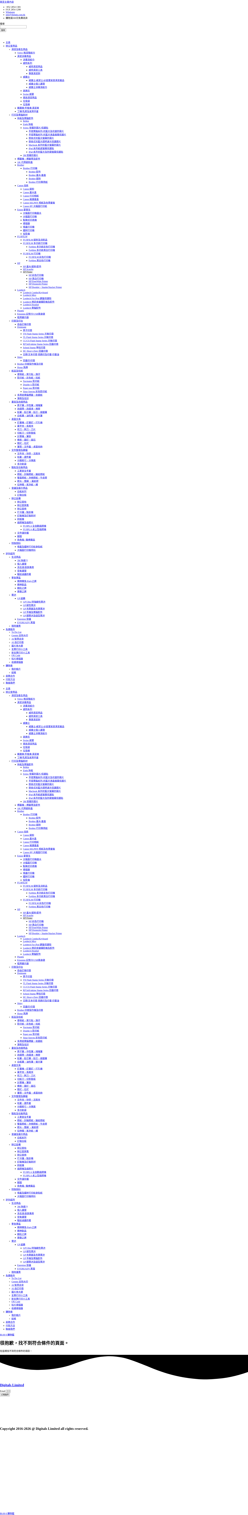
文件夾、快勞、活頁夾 (28, 453)
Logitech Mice (29, 295)
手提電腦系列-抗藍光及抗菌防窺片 (46, 131)
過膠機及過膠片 (25, 522)
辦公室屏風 (23, 505)
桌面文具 (16, 419)
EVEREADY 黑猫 (26, 622)
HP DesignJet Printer (38, 284)
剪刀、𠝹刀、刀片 (26, 429)
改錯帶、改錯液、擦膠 (28, 409)
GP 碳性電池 (29, 605)
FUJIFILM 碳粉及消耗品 (35, 240)
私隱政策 (81, 1400)
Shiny (20, 357)
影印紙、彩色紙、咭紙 (28, 378)
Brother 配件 (35, 172)
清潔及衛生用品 (19, 49)
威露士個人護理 (37, 84)
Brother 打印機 (30, 168)
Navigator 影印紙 (31, 381)
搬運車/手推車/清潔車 (28, 108)
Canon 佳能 (22, 185)
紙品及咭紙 (17, 371)
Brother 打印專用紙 (38, 182)
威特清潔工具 (35, 70)
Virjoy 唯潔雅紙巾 (26, 53)
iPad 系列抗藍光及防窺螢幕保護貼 (46, 152)
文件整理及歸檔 (19, 450)
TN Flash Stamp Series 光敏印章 (38, 334)
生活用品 (16, 557)
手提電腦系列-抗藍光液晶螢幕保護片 (47, 134)
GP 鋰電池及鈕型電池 (34, 615)
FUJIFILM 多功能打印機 (35, 243)
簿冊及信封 (23, 398)
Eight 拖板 (28, 124)
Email (3, 1391)
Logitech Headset (31, 304)
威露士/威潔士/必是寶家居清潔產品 (46, 80)
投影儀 (26, 234)
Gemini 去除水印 (19, 635)
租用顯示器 (23, 317)
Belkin (26, 121)
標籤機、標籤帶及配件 (28, 159)
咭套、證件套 (24, 457)
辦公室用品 (11, 46)
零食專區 (16, 577)
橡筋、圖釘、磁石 (26, 440)
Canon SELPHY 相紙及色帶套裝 (39, 203)
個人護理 (21, 564)
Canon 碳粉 (28, 189)
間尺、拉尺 (23, 443)
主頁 (8, 42)
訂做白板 (21, 495)
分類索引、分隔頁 (26, 460)
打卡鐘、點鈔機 (25, 512)
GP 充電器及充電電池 (34, 609)
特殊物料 (16, 543)
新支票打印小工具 (20, 652)
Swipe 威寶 (28, 94)
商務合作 (10, 676)
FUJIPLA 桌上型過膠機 (34, 529)
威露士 (26, 77)
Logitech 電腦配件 (32, 308)
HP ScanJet (28, 269)
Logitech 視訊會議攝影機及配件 (39, 302)
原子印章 (27, 330)
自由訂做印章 (24, 324)
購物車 (9, 665)
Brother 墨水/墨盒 (37, 175)
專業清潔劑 (34, 73)
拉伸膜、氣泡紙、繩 (27, 484)
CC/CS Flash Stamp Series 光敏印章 (40, 340)
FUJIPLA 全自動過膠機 (34, 526)
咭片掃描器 (17, 659)
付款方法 (10, 679)
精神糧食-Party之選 (26, 581)
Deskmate (21, 327)
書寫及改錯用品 (19, 402)
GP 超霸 (21, 598)
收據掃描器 (17, 662)
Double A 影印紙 (31, 384)
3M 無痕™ (22, 560)
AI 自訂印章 (17, 642)
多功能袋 (21, 464)
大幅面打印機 (30, 216)
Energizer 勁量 (24, 619)
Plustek (20, 310)
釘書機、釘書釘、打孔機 (29, 422)
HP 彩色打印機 (36, 275)
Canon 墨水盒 (29, 192)
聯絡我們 (10, 683)
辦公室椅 (21, 509)
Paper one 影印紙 (31, 388)
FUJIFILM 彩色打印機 (40, 257)
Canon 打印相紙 (31, 196)
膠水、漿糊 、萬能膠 (27, 481)
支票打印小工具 (19, 649)
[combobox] (13, 26)
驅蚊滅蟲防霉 (24, 574)
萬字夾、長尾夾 (25, 426)
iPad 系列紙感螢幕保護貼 (41, 148)
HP (18, 263)
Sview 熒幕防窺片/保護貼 (35, 128)
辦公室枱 (21, 502)
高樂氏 (26, 90)
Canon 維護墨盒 (31, 199)
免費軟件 (10, 629)
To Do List (16, 632)
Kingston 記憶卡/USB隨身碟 (31, 314)
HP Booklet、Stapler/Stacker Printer (45, 287)
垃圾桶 (26, 104)
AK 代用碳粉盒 (25, 162)
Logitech (21, 290)
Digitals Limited (12, 1385)
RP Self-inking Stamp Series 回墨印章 (40, 344)
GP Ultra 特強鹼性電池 (34, 602)
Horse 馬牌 (22, 367)
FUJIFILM (22, 236)
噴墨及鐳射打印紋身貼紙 (29, 546)
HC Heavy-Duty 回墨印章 (35, 351)
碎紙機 (20, 519)
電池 (13, 595)
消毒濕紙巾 (28, 59)
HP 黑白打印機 (36, 278)
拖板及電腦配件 (25, 118)
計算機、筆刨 (24, 436)
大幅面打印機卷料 (26, 550)
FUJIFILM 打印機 (31, 253)
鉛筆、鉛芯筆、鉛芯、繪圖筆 (32, 412)
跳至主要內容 (7, 2)
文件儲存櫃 (23, 533)
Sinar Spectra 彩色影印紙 (35, 391)
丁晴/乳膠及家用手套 (27, 111)
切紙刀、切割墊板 (26, 433)
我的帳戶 (16, 669)
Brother (20, 165)
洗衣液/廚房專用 (25, 567)
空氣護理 (21, 571)
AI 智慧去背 (17, 639)
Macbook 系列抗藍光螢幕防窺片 (45, 145)
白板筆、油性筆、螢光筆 (29, 415)
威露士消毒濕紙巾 (38, 87)
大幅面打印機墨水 (32, 213)
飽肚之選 (21, 588)
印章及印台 (17, 321)
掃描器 (26, 223)
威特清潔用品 (35, 66)
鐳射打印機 (28, 230)
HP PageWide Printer (38, 281)
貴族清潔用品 (30, 97)
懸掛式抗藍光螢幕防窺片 (41, 138)
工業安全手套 (24, 471)
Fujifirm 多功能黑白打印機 (42, 250)
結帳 (13, 672)
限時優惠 (16, 626)
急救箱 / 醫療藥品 (26, 540)
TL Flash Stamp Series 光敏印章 (38, 337)
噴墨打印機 (28, 227)
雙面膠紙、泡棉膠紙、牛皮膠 (32, 478)
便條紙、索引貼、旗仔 (28, 374)
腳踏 (19, 536)
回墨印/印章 (29, 360)
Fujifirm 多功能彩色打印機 (42, 247)
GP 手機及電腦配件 (32, 612)
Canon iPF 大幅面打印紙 (35, 206)
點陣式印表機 (30, 220)
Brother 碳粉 (35, 178)
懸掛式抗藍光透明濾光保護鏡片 (45, 141)
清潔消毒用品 (24, 56)
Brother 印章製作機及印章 (30, 364)
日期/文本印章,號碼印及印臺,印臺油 (41, 354)
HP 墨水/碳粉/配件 (32, 266)
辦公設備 (16, 498)
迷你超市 (10, 553)
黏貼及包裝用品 (19, 467)
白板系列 (21, 491)
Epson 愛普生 (23, 209)
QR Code (15, 655)
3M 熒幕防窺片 (30, 155)
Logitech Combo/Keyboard (35, 292)
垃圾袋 (26, 101)
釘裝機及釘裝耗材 (26, 515)
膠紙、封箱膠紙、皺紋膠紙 (31, 474)
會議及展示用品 (19, 488)
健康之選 (21, 591)
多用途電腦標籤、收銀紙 (29, 395)
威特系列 (27, 63)
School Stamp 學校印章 (34, 347)
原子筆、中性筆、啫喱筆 (29, 405)
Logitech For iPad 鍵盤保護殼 (37, 298)
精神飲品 (21, 584)
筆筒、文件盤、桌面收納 (29, 446)
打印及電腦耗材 (19, 115)
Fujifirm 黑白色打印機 (39, 260)
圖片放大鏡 (17, 646)
